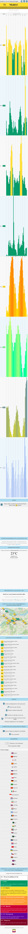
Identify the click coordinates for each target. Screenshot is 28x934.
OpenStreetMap (20, 634)
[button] (14, 614)
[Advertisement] (14, 522)
